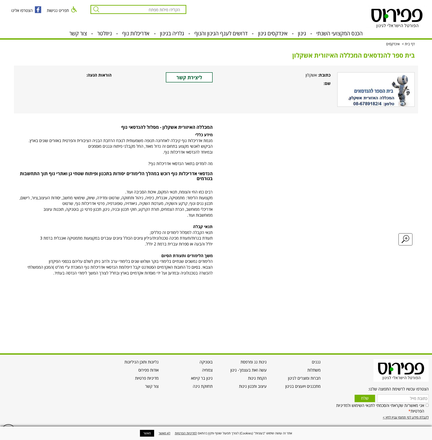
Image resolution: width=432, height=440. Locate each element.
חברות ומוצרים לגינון (304, 378)
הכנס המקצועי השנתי (339, 34)
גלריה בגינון (172, 34)
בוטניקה (206, 362)
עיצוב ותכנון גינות (253, 386)
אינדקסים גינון (273, 34)
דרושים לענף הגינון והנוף (221, 34)
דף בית (410, 43)
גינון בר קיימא (202, 378)
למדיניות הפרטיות (186, 433)
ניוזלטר (104, 34)
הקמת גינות (257, 378)
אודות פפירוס (148, 370)
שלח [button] (365, 398)
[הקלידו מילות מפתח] (95, 10)
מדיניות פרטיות (147, 378)
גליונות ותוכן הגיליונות (141, 362)
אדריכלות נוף (135, 34)
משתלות (314, 370)
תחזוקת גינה (203, 386)
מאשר (147, 433)
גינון (302, 34)
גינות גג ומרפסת (254, 362)
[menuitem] (297, 363)
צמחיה (207, 370)
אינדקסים (393, 43)
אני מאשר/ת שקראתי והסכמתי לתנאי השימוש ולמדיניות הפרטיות (380, 408)
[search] (142, 11)
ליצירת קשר (189, 77)
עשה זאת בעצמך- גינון (248, 370)
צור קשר (78, 34)
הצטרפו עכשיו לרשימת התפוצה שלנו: (398, 389)
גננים (316, 362)
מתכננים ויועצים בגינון (303, 386)
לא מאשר (164, 433)
